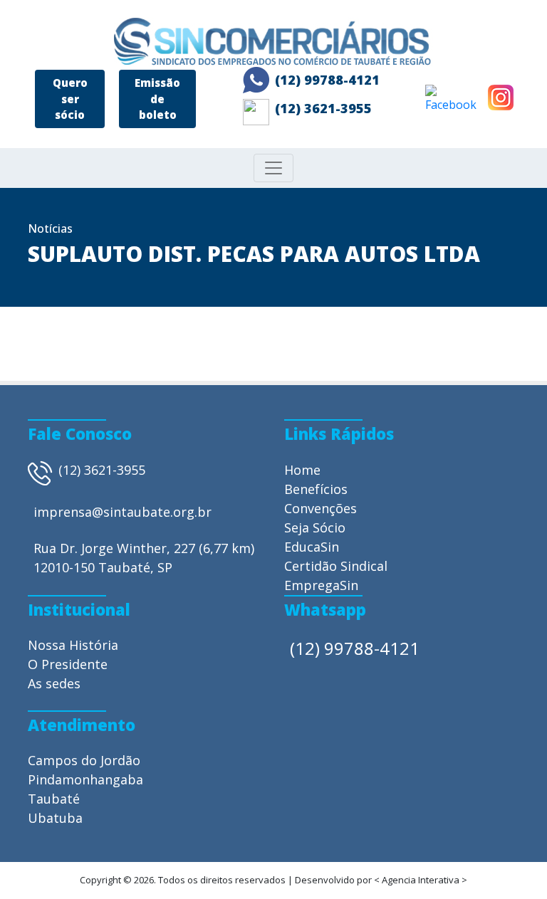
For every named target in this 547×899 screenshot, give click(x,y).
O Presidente (68, 664)
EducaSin (311, 546)
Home (302, 469)
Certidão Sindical (335, 565)
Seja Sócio (314, 527)
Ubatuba (55, 817)
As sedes (54, 683)
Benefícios (316, 489)
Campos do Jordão (84, 760)
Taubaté (54, 798)
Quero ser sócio (70, 98)
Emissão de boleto (157, 98)
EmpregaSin (321, 585)
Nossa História (73, 644)
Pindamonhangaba (85, 779)
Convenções (320, 508)
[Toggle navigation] (273, 168)
